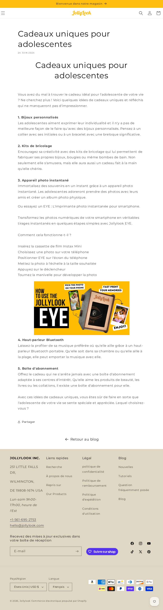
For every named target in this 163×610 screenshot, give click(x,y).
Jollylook (25, 600)
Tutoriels (125, 476)
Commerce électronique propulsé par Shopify (59, 600)
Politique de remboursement (94, 483)
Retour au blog (84, 439)
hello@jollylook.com (27, 525)
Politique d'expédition (91, 497)
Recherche (54, 467)
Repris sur (53, 485)
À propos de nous (59, 476)
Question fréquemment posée (133, 487)
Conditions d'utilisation (91, 511)
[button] (141, 13)
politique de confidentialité (93, 469)
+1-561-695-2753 (23, 520)
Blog (122, 499)
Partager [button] (28, 422)
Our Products (56, 494)
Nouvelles (125, 467)
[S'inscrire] (77, 551)
